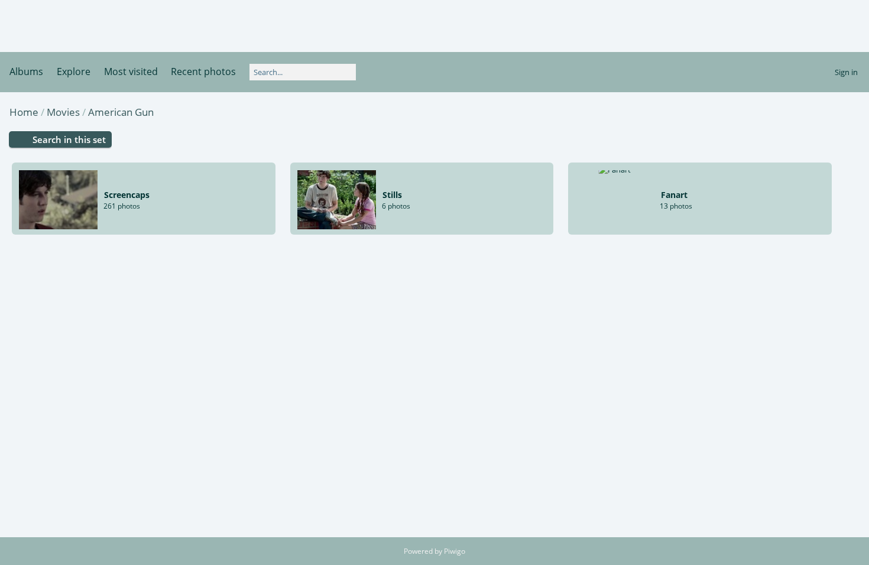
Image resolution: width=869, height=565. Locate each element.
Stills (392, 194)
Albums (26, 71)
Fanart (674, 194)
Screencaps (127, 194)
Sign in (846, 72)
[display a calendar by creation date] (834, 111)
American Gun (121, 112)
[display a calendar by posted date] (815, 111)
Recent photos (203, 71)
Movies (63, 112)
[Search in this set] (778, 111)
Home (23, 112)
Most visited (131, 71)
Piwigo (454, 551)
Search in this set (69, 139)
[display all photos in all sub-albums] (797, 111)
